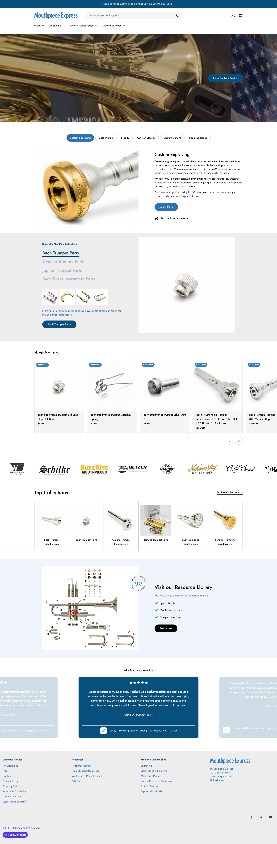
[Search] (178, 15)
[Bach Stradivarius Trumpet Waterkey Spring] (112, 386)
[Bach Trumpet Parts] (186, 285)
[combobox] (134, 15)
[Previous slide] (229, 441)
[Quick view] (79, 368)
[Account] (233, 15)
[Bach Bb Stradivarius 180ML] (50, 297)
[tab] (80, 138)
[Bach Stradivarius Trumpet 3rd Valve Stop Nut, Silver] (59, 386)
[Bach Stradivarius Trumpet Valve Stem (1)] (165, 386)
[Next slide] (239, 441)
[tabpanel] (138, 186)
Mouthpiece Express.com (26, 828)
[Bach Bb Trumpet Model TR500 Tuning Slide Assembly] (84, 297)
